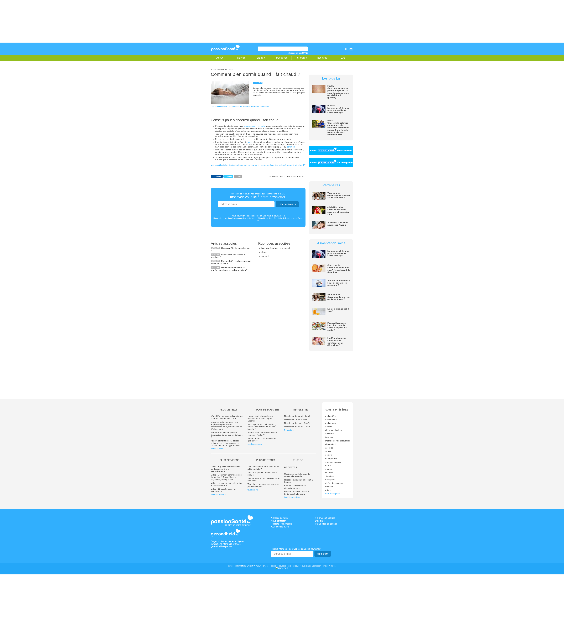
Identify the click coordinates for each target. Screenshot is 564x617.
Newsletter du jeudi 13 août (297, 423)
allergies (302, 58)
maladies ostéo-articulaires (337, 441)
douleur (328, 455)
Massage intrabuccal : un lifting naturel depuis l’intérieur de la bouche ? (261, 426)
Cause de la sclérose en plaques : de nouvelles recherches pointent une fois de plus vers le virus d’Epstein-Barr (338, 129)
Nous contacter (278, 521)
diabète (261, 58)
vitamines (329, 476)
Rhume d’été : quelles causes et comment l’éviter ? (262, 433)
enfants (328, 469)
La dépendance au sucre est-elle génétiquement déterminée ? (336, 341)
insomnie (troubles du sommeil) (275, 248)
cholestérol (330, 444)
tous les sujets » (332, 493)
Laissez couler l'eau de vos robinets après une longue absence (260, 418)
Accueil (220, 58)
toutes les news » (218, 449)
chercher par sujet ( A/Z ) (298, 53)
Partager (217, 176)
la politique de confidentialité (270, 218)
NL (346, 49)
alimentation (331, 419)
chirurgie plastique (333, 430)
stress (328, 451)
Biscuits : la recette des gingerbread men (295, 486)
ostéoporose (331, 458)
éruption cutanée (333, 462)
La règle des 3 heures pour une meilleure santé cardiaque (338, 110)
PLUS (342, 58)
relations (329, 486)
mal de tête (330, 416)
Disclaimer (320, 521)
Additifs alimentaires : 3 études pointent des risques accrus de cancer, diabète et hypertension (225, 443)
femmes (329, 437)
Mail (239, 176)
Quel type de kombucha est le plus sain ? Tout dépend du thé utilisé (338, 268)
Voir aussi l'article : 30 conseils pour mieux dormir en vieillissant (240, 106)
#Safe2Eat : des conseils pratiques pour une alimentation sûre (338, 210)
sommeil (291, 147)
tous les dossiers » (254, 444)
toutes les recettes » (292, 497)
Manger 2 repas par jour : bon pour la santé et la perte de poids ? (337, 326)
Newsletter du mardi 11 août (297, 426)
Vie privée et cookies (325, 518)
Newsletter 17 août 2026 (295, 419)
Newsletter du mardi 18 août (297, 416)
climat (264, 252)
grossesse (282, 58)
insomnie (322, 58)
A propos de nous (279, 518)
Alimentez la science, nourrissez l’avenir (338, 223)
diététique (329, 434)
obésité (328, 426)
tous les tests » (253, 490)
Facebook (329, 49)
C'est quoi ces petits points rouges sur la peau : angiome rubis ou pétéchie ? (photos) (338, 93)
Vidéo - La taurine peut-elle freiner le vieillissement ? (227, 484)
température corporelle (254, 126)
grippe (328, 490)
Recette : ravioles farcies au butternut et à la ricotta (297, 492)
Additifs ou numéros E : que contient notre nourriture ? (338, 282)
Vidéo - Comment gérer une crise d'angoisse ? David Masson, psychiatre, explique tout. (226, 477)
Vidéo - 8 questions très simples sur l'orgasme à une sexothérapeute (225, 468)
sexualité (329, 472)
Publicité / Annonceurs (281, 523)
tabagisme (330, 479)
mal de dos (330, 423)
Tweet (229, 176)
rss (334, 49)
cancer (241, 58)
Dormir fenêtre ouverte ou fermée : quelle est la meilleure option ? (229, 268)
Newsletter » (289, 430)
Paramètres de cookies (326, 523)
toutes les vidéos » (218, 495)
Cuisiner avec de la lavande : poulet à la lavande (297, 475)
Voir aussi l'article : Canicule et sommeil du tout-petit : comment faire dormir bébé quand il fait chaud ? (258, 165)
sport (250, 142)
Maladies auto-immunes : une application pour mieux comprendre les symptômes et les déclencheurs (226, 425)
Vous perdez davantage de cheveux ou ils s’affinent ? (338, 195)
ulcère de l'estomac (334, 483)
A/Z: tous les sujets (280, 526)
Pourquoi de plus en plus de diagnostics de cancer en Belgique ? (227, 434)
